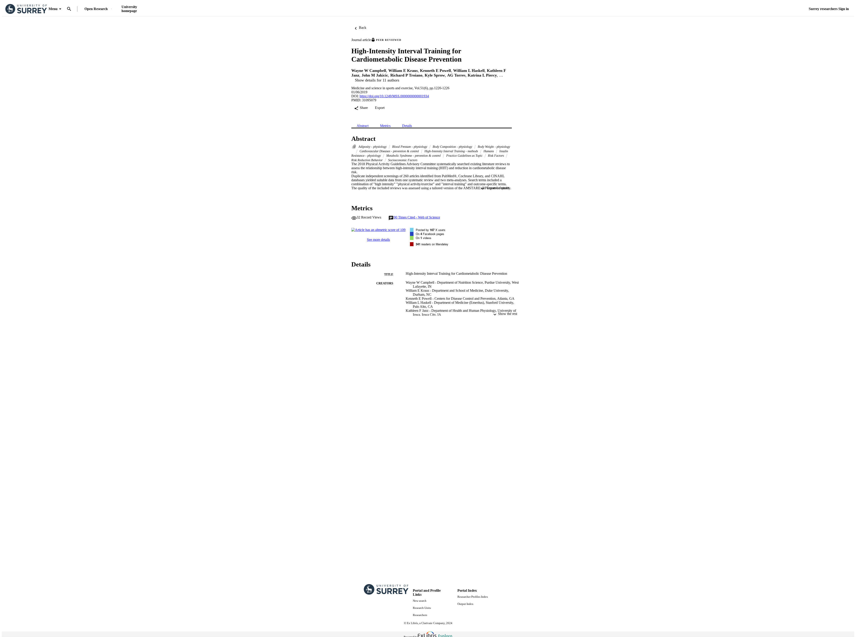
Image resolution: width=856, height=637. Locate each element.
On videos (423, 238)
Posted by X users (430, 230)
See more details (378, 239)
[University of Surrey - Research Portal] (26, 9)
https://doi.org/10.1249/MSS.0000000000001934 (394, 96)
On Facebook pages (430, 234)
